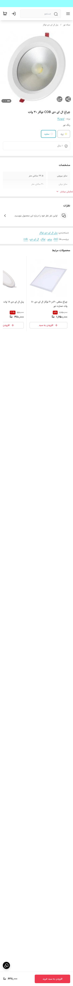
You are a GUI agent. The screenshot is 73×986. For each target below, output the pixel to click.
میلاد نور (66, 24)
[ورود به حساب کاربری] (14, 13)
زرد (62, 134)
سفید (46, 134)
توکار (43, 239)
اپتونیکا (60, 119)
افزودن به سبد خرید (52, 979)
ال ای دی (34, 239)
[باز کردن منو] (67, 14)
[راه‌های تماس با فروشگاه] (6, 965)
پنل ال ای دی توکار (50, 24)
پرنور (49, 239)
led (56, 239)
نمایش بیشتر (66, 191)
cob (26, 239)
